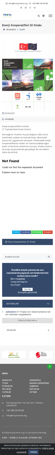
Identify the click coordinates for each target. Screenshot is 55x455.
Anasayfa (11, 29)
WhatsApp (36, 232)
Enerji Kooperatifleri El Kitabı (21, 242)
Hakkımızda (35, 380)
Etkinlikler (7, 386)
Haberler (34, 386)
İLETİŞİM (33, 392)
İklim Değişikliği (18, 278)
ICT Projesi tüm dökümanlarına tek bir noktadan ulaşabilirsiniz (28, 313)
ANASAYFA (7, 380)
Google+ (47, 232)
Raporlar (34, 389)
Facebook (25, 232)
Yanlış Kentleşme (19, 281)
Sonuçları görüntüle (27, 292)
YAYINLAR (11, 330)
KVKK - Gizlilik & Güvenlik (15, 437)
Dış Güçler (15, 284)
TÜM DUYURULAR (26, 321)
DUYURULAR (12, 304)
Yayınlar (9, 119)
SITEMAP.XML (35, 437)
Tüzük (5, 383)
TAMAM (33, 452)
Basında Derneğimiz (39, 383)
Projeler (6, 389)
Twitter (16, 232)
